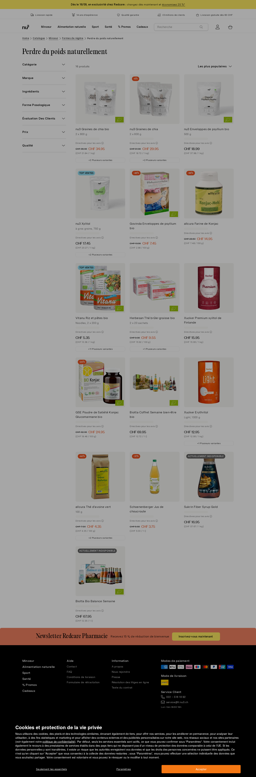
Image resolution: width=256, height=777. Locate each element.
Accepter (201, 769)
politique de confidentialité (59, 741)
